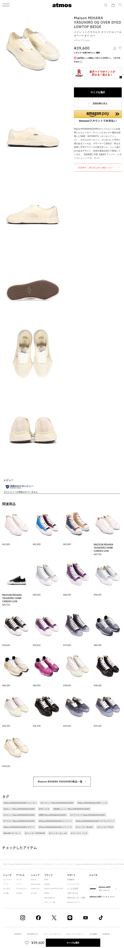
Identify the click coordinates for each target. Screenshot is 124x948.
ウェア (18, 879)
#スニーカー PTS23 (105, 827)
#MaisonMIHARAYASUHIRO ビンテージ (55, 821)
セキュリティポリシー (75, 934)
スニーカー (69, 864)
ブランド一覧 (49, 902)
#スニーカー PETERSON (35, 833)
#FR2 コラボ (44, 809)
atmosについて (73, 902)
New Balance (49, 898)
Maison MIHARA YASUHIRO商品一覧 (60, 781)
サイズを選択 (98, 92)
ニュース (93, 875)
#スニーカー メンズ (79, 833)
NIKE (46, 879)
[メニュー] (6, 5)
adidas (47, 884)
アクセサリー (21, 888)
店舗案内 (70, 879)
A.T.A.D (34, 893)
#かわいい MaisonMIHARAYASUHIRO (19, 809)
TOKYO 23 (35, 888)
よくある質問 (72, 888)
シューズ (59, 864)
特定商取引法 (32, 934)
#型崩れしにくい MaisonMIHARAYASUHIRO (71, 809)
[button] (98, 116)
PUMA (46, 893)
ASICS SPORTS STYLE (53, 888)
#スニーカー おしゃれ (58, 833)
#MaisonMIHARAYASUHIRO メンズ (92, 803)
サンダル (6, 888)
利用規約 (18, 934)
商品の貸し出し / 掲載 (76, 898)
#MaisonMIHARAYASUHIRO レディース (55, 827)
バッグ (18, 884)
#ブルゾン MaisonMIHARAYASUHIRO (19, 815)
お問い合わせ (72, 893)
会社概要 (93, 934)
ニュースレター (73, 884)
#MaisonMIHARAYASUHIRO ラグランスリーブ (95, 821)
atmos (33, 879)
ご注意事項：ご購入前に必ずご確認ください (95, 167)
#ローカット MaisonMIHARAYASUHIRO (57, 803)
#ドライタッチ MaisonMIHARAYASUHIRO (87, 815)
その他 (5, 893)
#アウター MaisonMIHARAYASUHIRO (19, 821)
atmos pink (35, 884)
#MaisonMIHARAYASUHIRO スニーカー (20, 803)
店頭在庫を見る (99, 103)
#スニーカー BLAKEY (84, 827)
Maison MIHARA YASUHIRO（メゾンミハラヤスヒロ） (31, 864)
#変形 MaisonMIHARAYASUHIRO (52, 815)
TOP (5, 864)
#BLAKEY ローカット (12, 833)
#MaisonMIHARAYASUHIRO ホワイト (19, 827)
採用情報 (106, 934)
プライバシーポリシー (52, 934)
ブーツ (5, 884)
